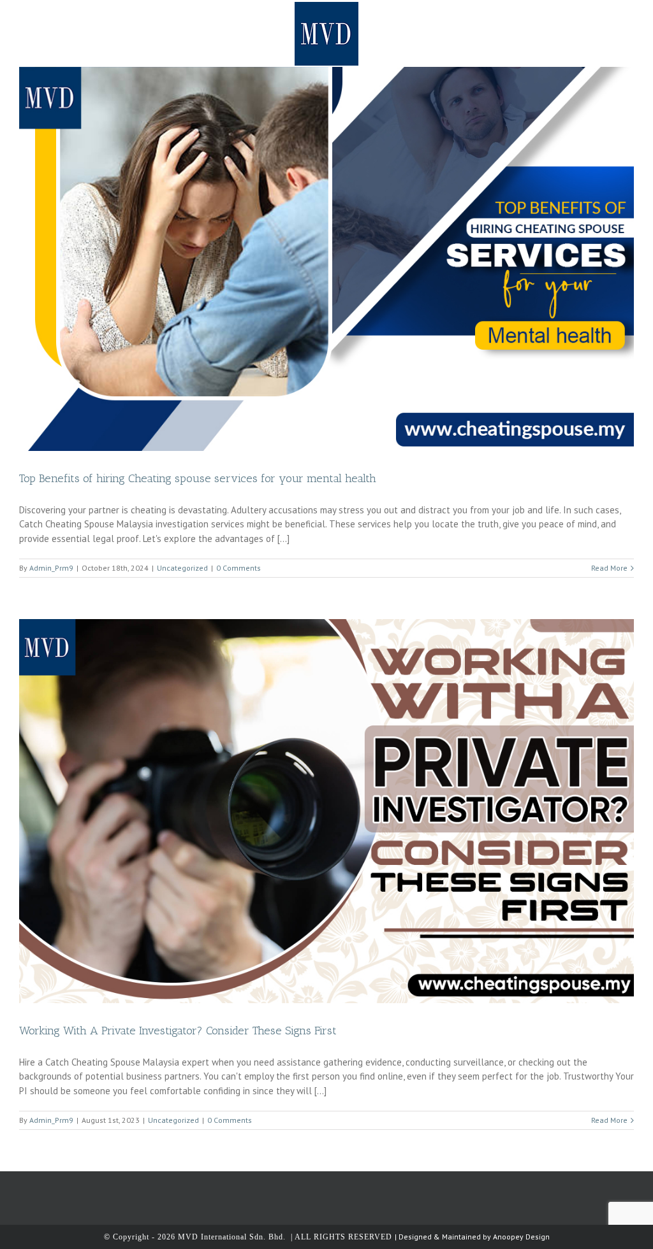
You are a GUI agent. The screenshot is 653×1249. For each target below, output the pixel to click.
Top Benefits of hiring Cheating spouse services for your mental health (197, 478)
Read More (609, 568)
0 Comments (238, 568)
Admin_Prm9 (51, 568)
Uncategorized (182, 568)
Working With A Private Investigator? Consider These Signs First (178, 1031)
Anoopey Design (521, 1236)
